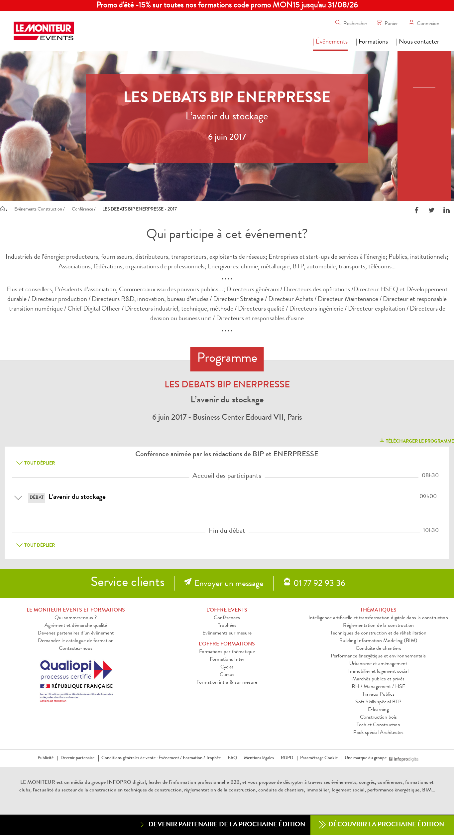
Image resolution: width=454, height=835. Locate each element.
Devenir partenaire (77, 758)
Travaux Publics (378, 694)
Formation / (194, 758)
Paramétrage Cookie (319, 758)
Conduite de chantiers (378, 648)
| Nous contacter (417, 42)
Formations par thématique (227, 652)
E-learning (378, 710)
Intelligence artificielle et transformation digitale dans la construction (378, 618)
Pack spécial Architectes (378, 733)
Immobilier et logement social (378, 671)
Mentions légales (259, 758)
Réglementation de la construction (378, 625)
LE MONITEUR (37, 782)
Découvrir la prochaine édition (385, 825)
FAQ (232, 758)
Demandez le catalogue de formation (76, 641)
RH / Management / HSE (378, 687)
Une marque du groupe (366, 758)
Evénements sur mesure (227, 633)
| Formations (372, 42)
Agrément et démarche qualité (76, 625)
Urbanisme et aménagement (378, 664)
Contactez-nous (75, 648)
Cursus (227, 675)
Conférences (227, 618)
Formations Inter (227, 659)
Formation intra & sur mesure (226, 682)
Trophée (213, 758)
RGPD (287, 758)
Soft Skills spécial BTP (378, 702)
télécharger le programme (419, 441)
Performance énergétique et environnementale (378, 656)
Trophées (227, 625)
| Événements (330, 42)
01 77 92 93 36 (319, 584)
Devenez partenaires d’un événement (76, 633)
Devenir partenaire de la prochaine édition (227, 825)
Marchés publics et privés (378, 679)
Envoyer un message (229, 584)
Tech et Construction (378, 725)
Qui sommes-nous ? (76, 618)
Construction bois (378, 717)
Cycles (227, 667)
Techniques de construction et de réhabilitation (378, 633)
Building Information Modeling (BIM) (378, 641)
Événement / (170, 758)
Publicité (46, 758)
